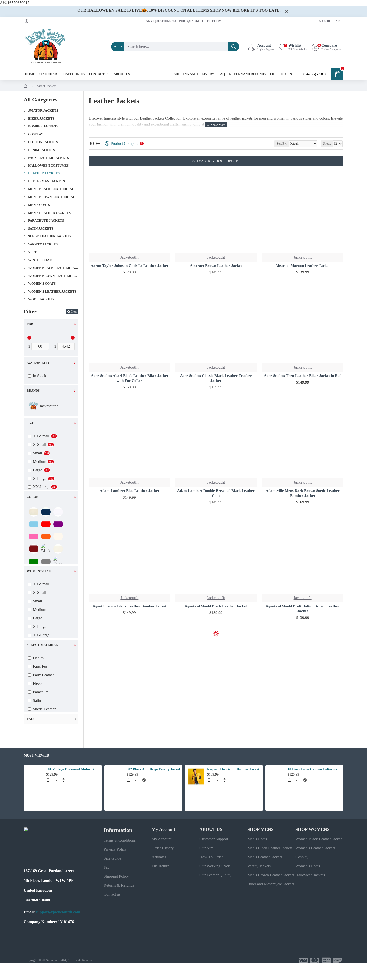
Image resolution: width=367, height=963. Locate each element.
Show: (327, 143)
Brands (33, 390)
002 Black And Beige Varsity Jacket (153, 769)
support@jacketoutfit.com (58, 912)
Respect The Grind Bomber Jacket (233, 769)
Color (32, 497)
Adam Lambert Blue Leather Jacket (129, 491)
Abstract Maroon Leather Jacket (302, 266)
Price (32, 324)
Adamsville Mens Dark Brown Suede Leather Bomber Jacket (303, 493)
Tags (31, 719)
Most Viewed (36, 755)
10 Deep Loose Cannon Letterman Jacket (315, 769)
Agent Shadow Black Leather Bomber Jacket (129, 606)
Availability (38, 363)
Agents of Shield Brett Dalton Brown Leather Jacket (302, 608)
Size (30, 423)
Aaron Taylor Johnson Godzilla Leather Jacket (129, 266)
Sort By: (282, 143)
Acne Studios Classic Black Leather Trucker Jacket (216, 378)
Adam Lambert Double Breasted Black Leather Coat (216, 493)
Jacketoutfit (129, 257)
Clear (74, 311)
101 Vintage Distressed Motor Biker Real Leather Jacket (73, 769)
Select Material (42, 645)
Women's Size (39, 571)
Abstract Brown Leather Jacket (216, 266)
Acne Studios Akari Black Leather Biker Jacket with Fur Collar (129, 378)
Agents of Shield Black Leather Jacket (216, 606)
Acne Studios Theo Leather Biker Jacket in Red (302, 376)
